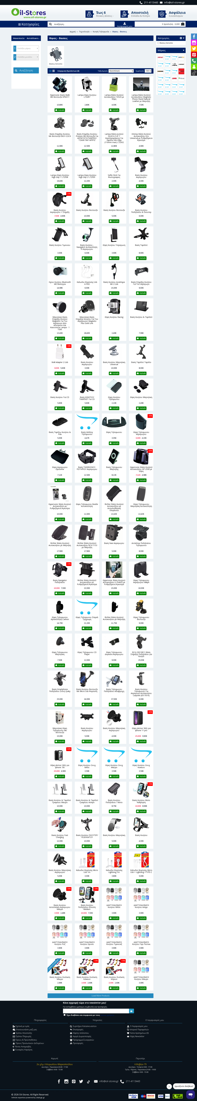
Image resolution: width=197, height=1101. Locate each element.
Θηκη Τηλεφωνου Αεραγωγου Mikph (141, 581)
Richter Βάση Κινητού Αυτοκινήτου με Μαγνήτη (60, 544)
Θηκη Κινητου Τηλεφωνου (114, 398)
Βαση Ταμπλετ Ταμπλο (141, 362)
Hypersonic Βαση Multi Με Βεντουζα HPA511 (60, 96)
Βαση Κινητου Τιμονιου (59, 245)
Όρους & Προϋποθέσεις (26, 1040)
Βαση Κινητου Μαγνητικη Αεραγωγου (114, 729)
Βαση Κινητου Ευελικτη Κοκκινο (87, 978)
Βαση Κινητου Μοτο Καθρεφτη (141, 801)
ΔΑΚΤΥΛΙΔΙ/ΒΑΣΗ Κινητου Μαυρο (141, 978)
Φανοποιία (18, 38)
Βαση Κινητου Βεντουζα (87, 210)
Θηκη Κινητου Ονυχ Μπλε (87, 766)
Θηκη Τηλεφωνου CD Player (86, 653)
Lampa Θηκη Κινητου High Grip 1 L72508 (59, 176)
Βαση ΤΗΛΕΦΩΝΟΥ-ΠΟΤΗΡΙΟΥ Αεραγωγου (87, 468)
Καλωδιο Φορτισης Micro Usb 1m (87, 871)
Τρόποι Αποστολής (24, 1033)
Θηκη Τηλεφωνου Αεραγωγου (141, 433)
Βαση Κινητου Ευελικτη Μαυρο (60, 978)
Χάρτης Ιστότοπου (81, 1033)
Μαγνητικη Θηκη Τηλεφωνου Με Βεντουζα (60, 730)
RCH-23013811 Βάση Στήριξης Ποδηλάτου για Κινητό (141, 654)
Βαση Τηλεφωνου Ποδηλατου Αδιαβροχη (114, 690)
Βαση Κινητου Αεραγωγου (141, 176)
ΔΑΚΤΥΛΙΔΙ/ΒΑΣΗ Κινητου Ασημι (141, 906)
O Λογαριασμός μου (139, 1026)
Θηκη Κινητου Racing (114, 317)
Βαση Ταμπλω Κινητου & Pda (60, 433)
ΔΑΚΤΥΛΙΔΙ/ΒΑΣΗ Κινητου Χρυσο (87, 943)
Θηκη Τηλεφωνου (114, 432)
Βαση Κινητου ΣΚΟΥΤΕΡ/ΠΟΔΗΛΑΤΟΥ (87, 836)
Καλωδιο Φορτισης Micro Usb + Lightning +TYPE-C (141, 871)
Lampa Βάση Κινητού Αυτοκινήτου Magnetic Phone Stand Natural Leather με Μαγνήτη (141, 98)
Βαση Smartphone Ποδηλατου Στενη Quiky (59, 690)
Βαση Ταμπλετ (141, 245)
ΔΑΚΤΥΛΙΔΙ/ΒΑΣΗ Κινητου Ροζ (59, 943)
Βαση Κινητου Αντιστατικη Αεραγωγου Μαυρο (59, 907)
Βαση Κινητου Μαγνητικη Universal (114, 363)
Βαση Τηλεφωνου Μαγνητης (114, 468)
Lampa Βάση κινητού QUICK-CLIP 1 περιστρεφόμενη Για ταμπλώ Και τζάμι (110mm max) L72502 (114, 138)
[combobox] (26, 49)
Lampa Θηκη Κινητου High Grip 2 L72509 (87, 176)
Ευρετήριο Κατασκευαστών (84, 1026)
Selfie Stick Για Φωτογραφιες (114, 176)
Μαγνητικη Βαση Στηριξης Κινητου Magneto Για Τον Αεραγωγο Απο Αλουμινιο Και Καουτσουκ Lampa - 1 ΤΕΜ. (60, 323)
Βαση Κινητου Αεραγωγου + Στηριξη (59, 211)
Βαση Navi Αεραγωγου (114, 543)
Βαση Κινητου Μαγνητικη (114, 835)
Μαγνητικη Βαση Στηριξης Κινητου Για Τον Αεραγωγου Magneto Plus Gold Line (87, 320)
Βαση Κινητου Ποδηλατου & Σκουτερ (141, 211)
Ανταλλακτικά (34, 38)
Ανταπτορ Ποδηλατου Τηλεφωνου (141, 544)
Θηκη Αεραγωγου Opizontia (60, 468)
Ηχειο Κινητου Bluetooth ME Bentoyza (60, 283)
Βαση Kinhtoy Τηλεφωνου (87, 433)
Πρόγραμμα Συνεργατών (83, 1040)
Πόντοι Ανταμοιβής (23, 1046)
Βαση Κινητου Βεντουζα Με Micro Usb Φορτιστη (87, 690)
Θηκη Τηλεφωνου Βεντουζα (141, 618)
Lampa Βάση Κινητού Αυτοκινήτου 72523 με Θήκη (114, 97)
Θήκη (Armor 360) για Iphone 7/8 (59, 766)
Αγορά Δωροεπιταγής (82, 1036)
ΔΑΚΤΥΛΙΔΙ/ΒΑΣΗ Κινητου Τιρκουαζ (114, 943)
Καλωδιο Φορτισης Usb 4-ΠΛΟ (87, 283)
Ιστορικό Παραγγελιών (139, 1029)
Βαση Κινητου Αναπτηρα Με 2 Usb (114, 283)
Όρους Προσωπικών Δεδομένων (30, 1043)
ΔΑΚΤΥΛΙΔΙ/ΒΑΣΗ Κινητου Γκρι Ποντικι (141, 943)
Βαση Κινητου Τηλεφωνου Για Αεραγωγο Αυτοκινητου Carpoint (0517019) (141, 692)
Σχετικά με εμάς (22, 1026)
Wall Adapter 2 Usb (60, 362)
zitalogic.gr (40, 1097)
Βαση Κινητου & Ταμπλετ (141, 317)
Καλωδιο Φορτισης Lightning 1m (114, 871)
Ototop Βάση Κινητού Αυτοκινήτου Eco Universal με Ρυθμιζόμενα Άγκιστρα (141, 137)
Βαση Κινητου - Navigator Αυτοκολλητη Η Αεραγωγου (87, 247)
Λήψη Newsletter (137, 1036)
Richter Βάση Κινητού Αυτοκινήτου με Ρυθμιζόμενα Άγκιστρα (87, 582)
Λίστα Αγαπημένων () (139, 1033)
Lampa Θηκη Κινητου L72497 (87, 96)
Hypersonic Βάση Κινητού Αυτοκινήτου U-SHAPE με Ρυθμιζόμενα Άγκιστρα (114, 582)
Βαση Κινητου (141, 835)
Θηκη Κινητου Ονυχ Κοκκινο (141, 766)
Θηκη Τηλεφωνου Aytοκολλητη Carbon (60, 618)
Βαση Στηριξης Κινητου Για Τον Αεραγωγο (141, 283)
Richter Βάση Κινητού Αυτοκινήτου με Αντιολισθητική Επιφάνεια (114, 507)
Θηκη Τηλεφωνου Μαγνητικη (60, 653)
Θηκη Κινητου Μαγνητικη (141, 397)
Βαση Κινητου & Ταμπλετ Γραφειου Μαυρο (60, 801)
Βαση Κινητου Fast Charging (59, 836)
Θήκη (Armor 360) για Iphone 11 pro (141, 729)
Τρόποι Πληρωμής (23, 1036)
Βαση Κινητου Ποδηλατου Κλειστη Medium (87, 907)
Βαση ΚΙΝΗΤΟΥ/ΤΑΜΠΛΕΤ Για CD (87, 398)
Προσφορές (78, 1043)
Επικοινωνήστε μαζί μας (26, 1029)
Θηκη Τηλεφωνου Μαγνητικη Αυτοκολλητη (141, 505)
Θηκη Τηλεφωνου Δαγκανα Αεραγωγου (114, 653)
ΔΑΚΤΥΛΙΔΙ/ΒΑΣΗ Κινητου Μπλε (114, 906)
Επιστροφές (78, 1029)
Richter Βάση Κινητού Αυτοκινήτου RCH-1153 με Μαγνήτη (87, 545)
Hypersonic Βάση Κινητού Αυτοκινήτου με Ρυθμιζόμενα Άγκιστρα (60, 506)
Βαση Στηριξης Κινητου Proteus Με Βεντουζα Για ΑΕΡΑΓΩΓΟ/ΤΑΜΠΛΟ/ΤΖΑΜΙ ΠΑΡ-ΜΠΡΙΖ (87, 137)
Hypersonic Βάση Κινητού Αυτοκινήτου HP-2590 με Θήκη (141, 469)
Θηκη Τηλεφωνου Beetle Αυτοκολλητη (87, 505)
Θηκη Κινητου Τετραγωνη (114, 245)
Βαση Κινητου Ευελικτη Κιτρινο (114, 978)
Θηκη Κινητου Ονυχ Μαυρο (114, 766)
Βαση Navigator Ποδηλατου (60, 581)
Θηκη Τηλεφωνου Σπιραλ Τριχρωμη (87, 618)
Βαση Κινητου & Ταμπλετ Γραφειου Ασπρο (87, 801)
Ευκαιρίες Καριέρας (23, 1049)
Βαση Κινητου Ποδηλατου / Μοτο (114, 801)
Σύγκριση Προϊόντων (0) (68, 71)
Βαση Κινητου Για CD (59, 397)
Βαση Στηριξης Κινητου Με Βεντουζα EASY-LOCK (60, 135)
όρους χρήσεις (107, 1015)
